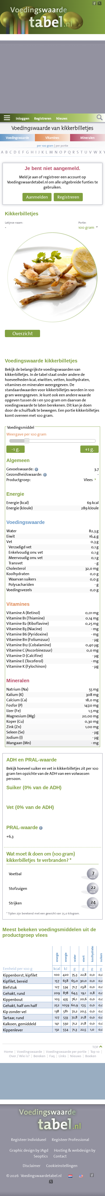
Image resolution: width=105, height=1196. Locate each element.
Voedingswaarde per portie (66, 1051)
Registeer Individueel (28, 1139)
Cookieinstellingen (61, 1165)
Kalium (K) (14, 694)
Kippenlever (13, 1030)
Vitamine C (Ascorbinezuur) (29, 650)
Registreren (42, 118)
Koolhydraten (17, 573)
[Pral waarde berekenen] (41, 827)
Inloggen (22, 118)
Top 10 (95, 1051)
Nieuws (61, 118)
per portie (62, 146)
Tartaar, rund (13, 1017)
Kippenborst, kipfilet (20, 975)
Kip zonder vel (14, 1011)
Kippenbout (13, 999)
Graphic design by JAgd (29, 1150)
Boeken (90, 1056)
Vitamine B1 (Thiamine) (25, 618)
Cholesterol (16, 568)
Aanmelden (37, 197)
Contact (60, 1156)
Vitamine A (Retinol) (23, 612)
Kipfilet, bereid (15, 981)
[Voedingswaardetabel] (41, 17)
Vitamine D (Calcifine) (24, 655)
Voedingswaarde (29, 1051)
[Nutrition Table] (80, 1175)
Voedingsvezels (19, 589)
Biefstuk (10, 987)
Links (62, 1056)
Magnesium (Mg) (20, 716)
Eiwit (10, 536)
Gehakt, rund (14, 993)
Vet (9, 541)
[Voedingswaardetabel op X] (50, 1182)
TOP (95, 1047)
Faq (52, 1056)
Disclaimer (32, 1165)
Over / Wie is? (19, 1056)
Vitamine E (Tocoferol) (24, 661)
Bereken (39, 1056)
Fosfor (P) (14, 705)
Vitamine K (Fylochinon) (26, 666)
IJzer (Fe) (13, 710)
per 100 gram (45, 146)
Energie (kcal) (17, 502)
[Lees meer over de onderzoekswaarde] (37, 469)
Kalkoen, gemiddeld (19, 1023)
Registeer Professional (70, 1139)
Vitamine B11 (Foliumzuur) (28, 639)
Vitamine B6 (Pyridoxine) (27, 634)
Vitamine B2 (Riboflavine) (27, 623)
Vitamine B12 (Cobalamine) (28, 644)
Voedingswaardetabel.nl (41, 1175)
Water (11, 530)
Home (8, 1051)
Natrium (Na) (17, 689)
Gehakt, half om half (20, 1005)
